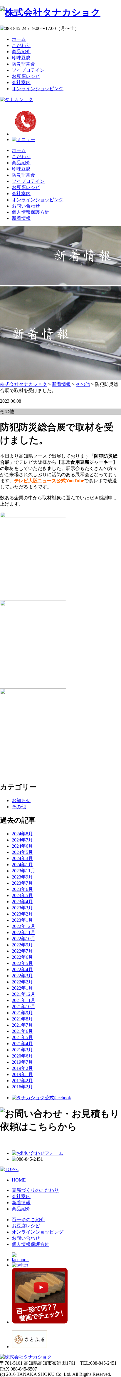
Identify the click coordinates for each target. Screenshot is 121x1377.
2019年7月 (22, 1062)
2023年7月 (22, 883)
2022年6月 (22, 957)
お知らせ (21, 800)
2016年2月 (22, 1086)
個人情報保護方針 (30, 212)
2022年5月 (22, 963)
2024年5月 (22, 852)
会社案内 (21, 82)
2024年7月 (22, 839)
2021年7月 (22, 1025)
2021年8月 (22, 1018)
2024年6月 (22, 846)
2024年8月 (22, 833)
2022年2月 (22, 981)
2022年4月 (22, 969)
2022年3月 (22, 975)
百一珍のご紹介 (28, 1219)
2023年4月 (22, 901)
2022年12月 (23, 926)
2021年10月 (23, 1006)
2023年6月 (22, 889)
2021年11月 (23, 1000)
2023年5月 (22, 895)
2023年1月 (22, 920)
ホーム (19, 39)
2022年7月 (22, 950)
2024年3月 (22, 858)
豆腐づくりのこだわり (35, 1190)
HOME (19, 1179)
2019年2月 (22, 1068)
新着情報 (21, 218)
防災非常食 (23, 63)
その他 (19, 806)
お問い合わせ (26, 205)
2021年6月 (22, 1031)
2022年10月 (23, 938)
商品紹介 (21, 51)
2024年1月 (22, 864)
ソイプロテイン (28, 70)
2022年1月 (22, 988)
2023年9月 (22, 876)
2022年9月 (22, 944)
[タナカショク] (16, 99)
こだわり (21, 45)
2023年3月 (22, 907)
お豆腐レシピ (26, 76)
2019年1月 (22, 1074)
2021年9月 (22, 1012)
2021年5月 (22, 1037)
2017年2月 (22, 1080)
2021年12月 (23, 994)
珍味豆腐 (21, 57)
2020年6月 (22, 1055)
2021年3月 (22, 1049)
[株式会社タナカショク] (50, 12)
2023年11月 (23, 870)
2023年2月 (22, 913)
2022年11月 (23, 932)
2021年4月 (22, 1043)
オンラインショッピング (37, 88)
